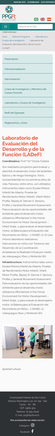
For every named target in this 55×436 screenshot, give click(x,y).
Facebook (25, 432)
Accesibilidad (33, 2)
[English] (42, 19)
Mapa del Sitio (20, 2)
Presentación (11, 59)
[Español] (9, 13)
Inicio (4, 37)
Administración (12, 79)
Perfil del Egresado (14, 112)
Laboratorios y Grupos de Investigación (25, 102)
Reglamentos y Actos (16, 122)
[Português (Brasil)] (36, 19)
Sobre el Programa (21, 37)
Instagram (24, 425)
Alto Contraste (48, 2)
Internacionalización (15, 69)
